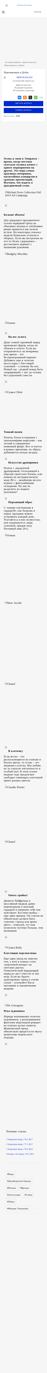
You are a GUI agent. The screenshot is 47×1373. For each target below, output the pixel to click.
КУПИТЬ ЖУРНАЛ (23, 110)
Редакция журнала (23, 88)
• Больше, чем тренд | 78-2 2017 (20, 1154)
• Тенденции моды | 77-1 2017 (19, 1144)
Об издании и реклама (23, 90)
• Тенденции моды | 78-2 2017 (19, 1139)
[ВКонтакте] (19, 97)
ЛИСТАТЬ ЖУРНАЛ (23, 103)
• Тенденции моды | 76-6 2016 (19, 1149)
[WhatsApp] (35, 97)
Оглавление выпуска (23, 81)
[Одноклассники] (25, 97)
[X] (30, 97)
